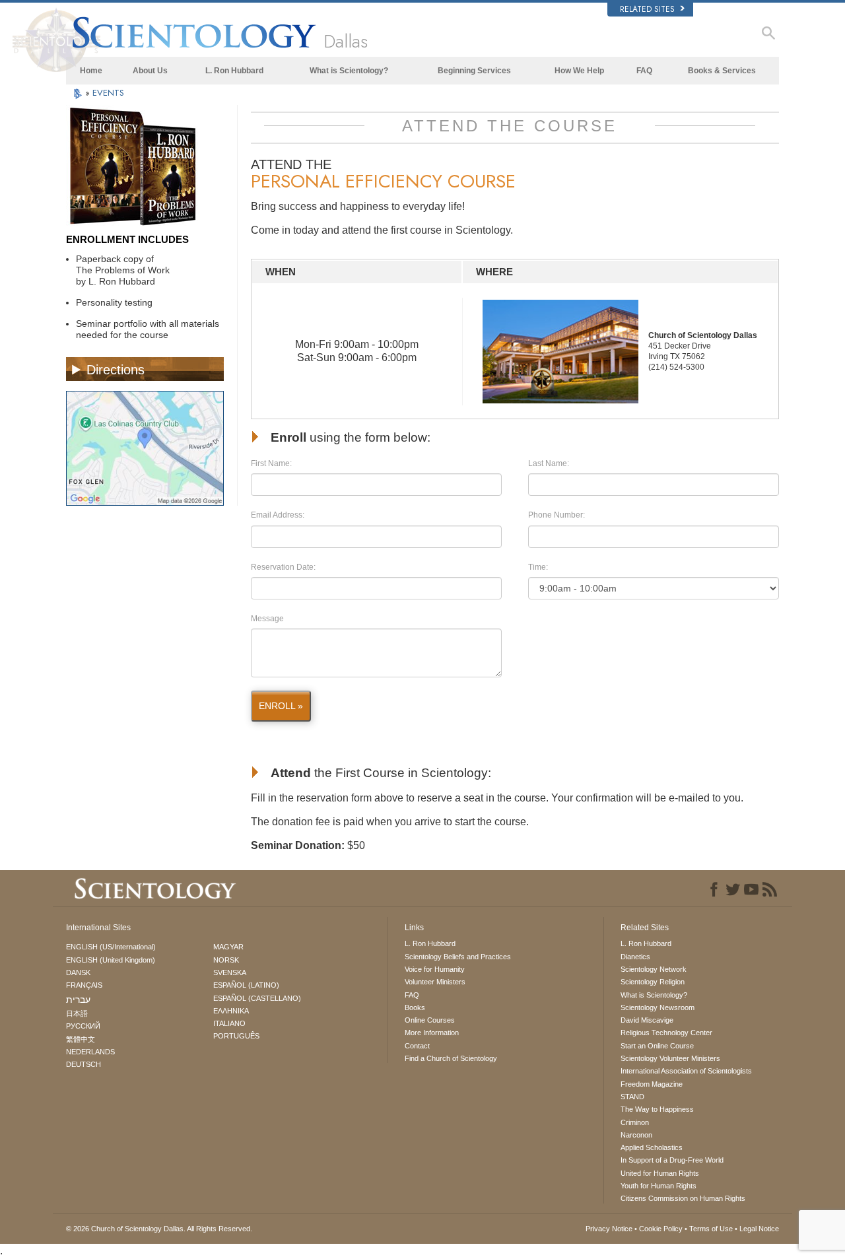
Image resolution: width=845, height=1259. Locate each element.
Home (91, 70)
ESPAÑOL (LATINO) (246, 985)
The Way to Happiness (657, 1109)
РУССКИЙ (83, 1026)
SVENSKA (229, 972)
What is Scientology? (349, 70)
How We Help (579, 70)
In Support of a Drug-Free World (672, 1160)
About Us (150, 70)
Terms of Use (711, 1229)
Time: (538, 567)
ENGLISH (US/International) (111, 947)
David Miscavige (647, 1020)
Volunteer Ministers (435, 982)
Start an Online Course (657, 1046)
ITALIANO (229, 1023)
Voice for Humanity (435, 969)
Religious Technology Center (666, 1033)
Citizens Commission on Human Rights (683, 1198)
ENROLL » (281, 705)
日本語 (77, 1013)
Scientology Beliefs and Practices (458, 957)
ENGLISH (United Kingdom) (110, 960)
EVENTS (108, 92)
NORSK (226, 960)
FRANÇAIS (84, 985)
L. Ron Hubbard (234, 70)
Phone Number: (556, 515)
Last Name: (548, 463)
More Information (432, 1033)
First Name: (271, 463)
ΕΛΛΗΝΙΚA (231, 1011)
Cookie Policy (661, 1229)
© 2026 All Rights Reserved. (159, 1229)
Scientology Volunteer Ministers (670, 1058)
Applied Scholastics (652, 1147)
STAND (632, 1097)
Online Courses (430, 1020)
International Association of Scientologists (686, 1071)
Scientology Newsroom (657, 1007)
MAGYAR (228, 947)
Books (415, 1007)
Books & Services (722, 70)
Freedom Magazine (652, 1084)
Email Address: (277, 515)
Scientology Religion (653, 982)
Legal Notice (759, 1229)
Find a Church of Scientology (451, 1058)
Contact (417, 1046)
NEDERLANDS (90, 1052)
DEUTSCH (83, 1064)
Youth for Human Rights (658, 1186)
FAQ (644, 70)
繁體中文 (80, 1039)
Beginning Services (474, 70)
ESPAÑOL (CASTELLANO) (257, 998)
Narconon (636, 1135)
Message (267, 618)
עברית (78, 999)
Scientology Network (654, 969)
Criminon (635, 1122)
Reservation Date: (283, 567)
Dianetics (635, 957)
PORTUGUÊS (236, 1036)
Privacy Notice (609, 1229)
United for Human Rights (660, 1173)
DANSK (78, 972)
